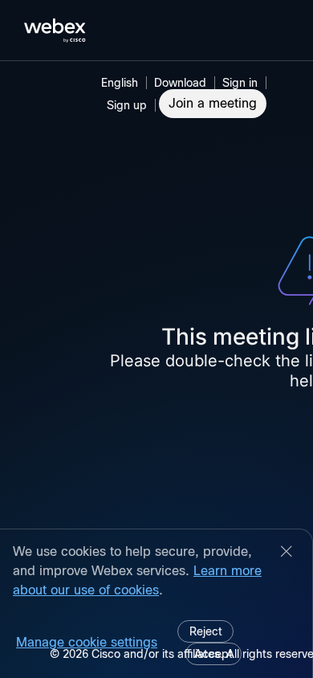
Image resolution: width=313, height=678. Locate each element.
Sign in (240, 82)
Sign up (127, 105)
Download (180, 82)
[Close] (286, 552)
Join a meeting (213, 103)
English (119, 82)
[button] (242, 82)
